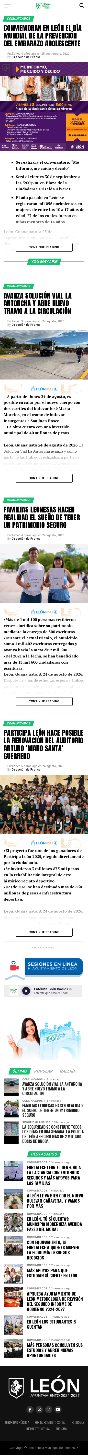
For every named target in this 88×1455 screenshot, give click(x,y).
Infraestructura (38, 1429)
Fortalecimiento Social (50, 1422)
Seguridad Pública (16, 1422)
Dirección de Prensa (25, 57)
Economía (78, 1422)
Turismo (61, 1429)
